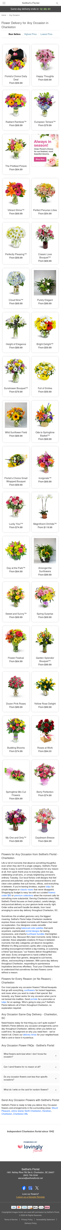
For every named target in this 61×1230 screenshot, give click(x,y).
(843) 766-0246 (30, 1175)
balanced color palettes (32, 927)
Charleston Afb (20, 1113)
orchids (33, 998)
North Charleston (33, 1110)
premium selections (23, 895)
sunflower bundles (36, 933)
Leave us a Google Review (30, 1197)
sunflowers (29, 990)
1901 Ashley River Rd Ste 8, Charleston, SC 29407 (30, 1172)
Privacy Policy (27, 1219)
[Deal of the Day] (45, 152)
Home (3, 15)
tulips (48, 886)
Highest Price (30, 34)
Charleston (6, 1113)
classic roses (26, 889)
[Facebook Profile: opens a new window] (24, 1188)
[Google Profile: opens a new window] (30, 1188)
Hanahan (46, 1110)
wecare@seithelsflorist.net (30, 1178)
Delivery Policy (31, 1223)
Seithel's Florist (30, 3)
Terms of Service (11, 1219)
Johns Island (17, 1110)
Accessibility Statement (45, 1219)
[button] (54, 1223)
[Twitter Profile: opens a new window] (37, 1188)
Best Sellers (15, 34)
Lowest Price (46, 34)
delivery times (30, 1034)
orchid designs (32, 930)
